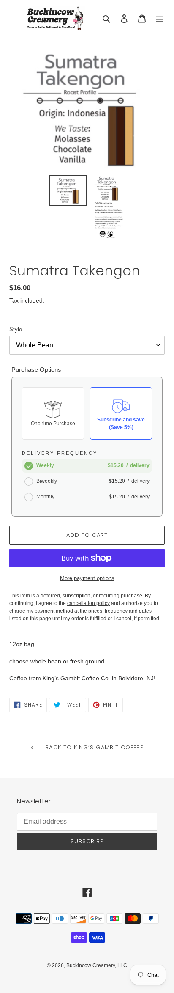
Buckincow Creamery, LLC (96, 965)
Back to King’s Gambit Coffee (93, 747)
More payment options (87, 578)
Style (15, 329)
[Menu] (160, 18)
